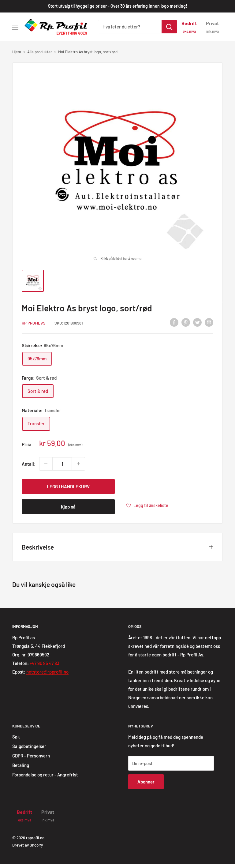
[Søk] (169, 26)
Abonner (146, 781)
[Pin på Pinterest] (185, 322)
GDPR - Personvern (31, 755)
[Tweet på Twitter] (197, 322)
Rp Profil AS (34, 323)
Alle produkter (39, 51)
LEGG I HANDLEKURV (68, 486)
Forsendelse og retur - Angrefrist (45, 774)
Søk (16, 736)
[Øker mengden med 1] (78, 463)
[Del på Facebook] (174, 322)
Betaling (20, 765)
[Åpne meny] (15, 27)
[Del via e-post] (209, 322)
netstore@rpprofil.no (47, 671)
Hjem (16, 51)
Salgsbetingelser (29, 746)
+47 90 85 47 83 (44, 663)
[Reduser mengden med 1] (45, 463)
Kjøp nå (68, 506)
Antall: (28, 464)
